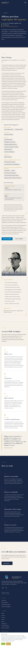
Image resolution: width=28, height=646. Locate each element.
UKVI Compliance (5, 602)
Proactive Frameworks (6, 606)
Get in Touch (6, 563)
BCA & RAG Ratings (5, 626)
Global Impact (4, 623)
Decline (3, 643)
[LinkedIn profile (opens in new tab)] (3, 588)
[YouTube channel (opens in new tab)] (6, 588)
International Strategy (6, 604)
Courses (3, 617)
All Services (4, 600)
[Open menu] (25, 2)
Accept (8, 643)
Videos (3, 621)
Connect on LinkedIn (7, 238)
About (3, 613)
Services (3, 615)
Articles (3, 619)
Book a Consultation (19, 238)
